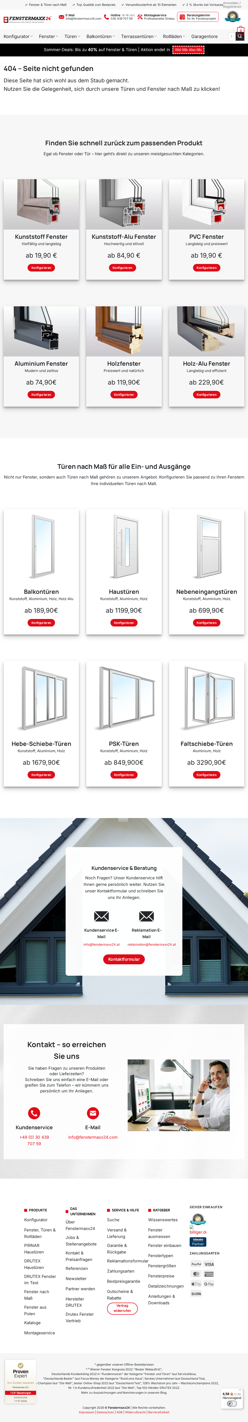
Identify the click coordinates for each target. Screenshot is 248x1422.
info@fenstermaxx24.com (83, 18)
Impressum (86, 1412)
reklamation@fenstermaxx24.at (152, 944)
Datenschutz (105, 1412)
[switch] (232, 1404)
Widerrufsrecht (135, 1412)
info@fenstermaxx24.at (102, 944)
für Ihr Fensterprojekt (201, 18)
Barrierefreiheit (158, 1412)
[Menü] (240, 1391)
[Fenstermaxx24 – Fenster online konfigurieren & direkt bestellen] (28, 19)
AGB (119, 1412)
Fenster (47, 36)
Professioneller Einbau (159, 18)
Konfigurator (17, 36)
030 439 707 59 (121, 18)
